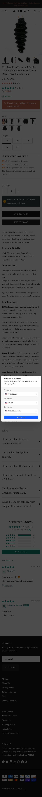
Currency (9, 407)
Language (9, 399)
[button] (21, 394)
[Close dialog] (39, 377)
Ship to (9, 390)
